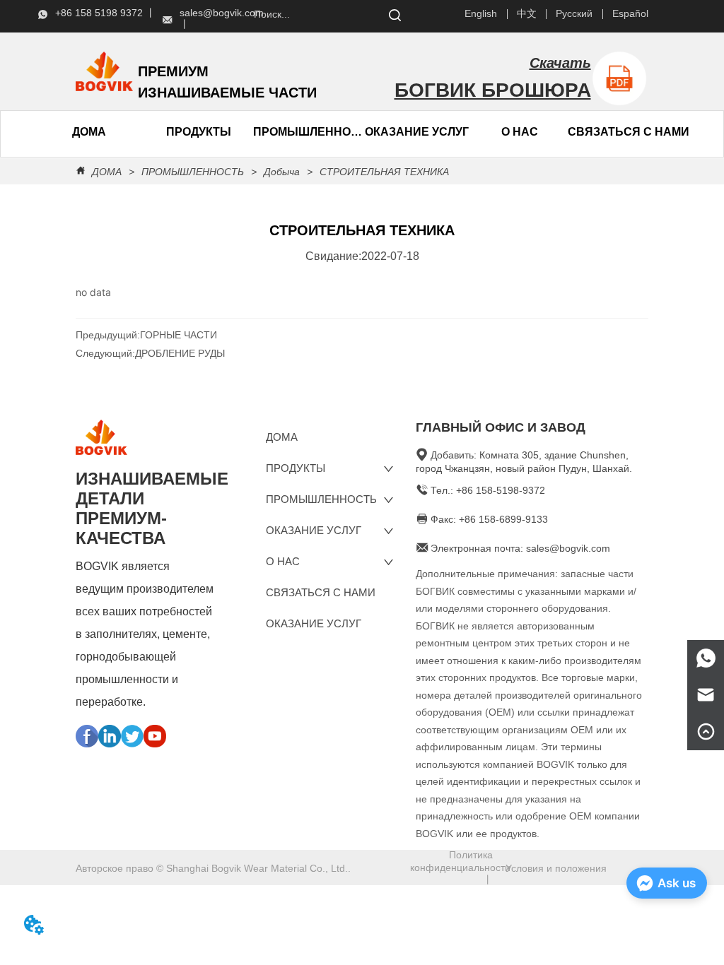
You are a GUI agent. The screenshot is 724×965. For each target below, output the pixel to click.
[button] (198, 132)
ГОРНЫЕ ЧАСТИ (178, 335)
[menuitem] (198, 132)
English (481, 13)
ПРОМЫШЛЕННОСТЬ (307, 132)
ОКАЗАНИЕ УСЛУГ (417, 132)
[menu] (144, 132)
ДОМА (107, 171)
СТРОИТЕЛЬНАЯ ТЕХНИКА (384, 171)
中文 (527, 13)
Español (630, 13)
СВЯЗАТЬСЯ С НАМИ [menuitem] (628, 132)
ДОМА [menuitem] (89, 132)
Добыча (282, 171)
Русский (574, 13)
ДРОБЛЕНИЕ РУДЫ (180, 353)
